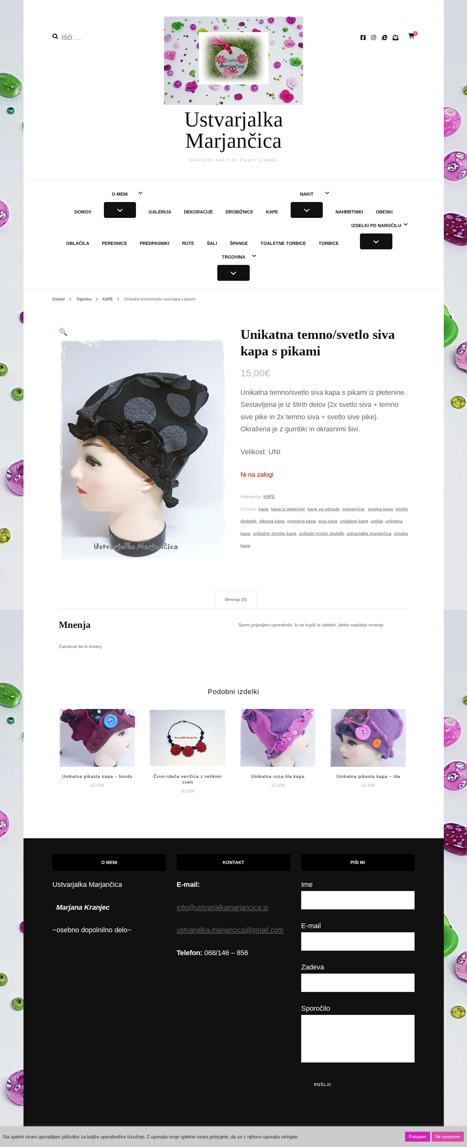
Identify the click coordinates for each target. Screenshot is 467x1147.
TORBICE (329, 243)
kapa (263, 508)
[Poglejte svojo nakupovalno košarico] (411, 36)
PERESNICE (114, 243)
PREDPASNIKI (154, 243)
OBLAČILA (77, 243)
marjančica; (353, 508)
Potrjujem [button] (417, 1136)
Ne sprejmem (448, 1136)
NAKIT (307, 194)
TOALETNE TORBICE (283, 243)
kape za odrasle (324, 508)
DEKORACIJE (198, 211)
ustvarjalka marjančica (369, 533)
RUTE (188, 243)
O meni (120, 194)
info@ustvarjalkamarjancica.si (222, 907)
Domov (82, 211)
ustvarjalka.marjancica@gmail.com (230, 930)
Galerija (160, 211)
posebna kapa (301, 520)
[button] (63, 332)
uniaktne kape (354, 520)
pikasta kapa (272, 520)
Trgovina (233, 257)
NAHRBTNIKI (349, 211)
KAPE (272, 211)
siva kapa (327, 520)
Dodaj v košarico (97, 733)
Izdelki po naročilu (376, 225)
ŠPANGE (239, 243)
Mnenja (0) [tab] (236, 599)
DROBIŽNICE (239, 211)
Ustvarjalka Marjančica (233, 129)
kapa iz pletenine (288, 508)
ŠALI (212, 243)
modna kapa (380, 508)
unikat (377, 520)
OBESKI (384, 211)
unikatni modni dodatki (321, 533)
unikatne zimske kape (274, 533)
